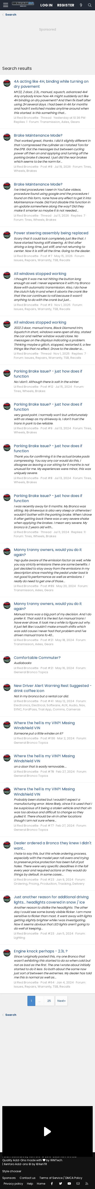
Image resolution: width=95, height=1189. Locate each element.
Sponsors (9, 1178)
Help (30, 1184)
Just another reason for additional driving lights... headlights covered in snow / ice (51, 899)
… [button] (40, 1001)
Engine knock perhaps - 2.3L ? (41, 951)
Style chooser (11, 1171)
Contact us (28, 1178)
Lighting (19, 937)
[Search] (89, 5)
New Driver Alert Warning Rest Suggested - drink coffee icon (53, 688)
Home (41, 1184)
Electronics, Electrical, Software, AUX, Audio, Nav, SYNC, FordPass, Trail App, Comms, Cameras (50, 707)
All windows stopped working (40, 273)
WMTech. (56, 1160)
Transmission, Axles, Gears (60, 122)
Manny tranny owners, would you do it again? (48, 552)
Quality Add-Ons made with (22, 1160)
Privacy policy (13, 1184)
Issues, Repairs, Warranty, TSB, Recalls (42, 260)
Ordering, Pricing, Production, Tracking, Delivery (49, 883)
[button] (5, 5)
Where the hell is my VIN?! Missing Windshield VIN (44, 725)
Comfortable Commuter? (37, 657)
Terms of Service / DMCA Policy (60, 1178)
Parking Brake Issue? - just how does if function (48, 374)
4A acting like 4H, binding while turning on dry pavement (51, 84)
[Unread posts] (81, 5)
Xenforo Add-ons (25, 1164)
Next (60, 1001)
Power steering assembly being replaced (51, 233)
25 (49, 1001)
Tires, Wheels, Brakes (40, 219)
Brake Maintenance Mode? (38, 135)
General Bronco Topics (31, 672)
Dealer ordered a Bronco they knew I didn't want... (53, 845)
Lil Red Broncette (26, 118)
